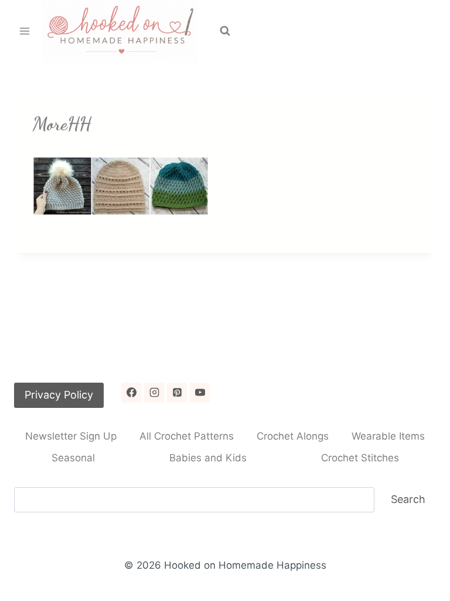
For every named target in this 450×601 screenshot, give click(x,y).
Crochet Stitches (360, 458)
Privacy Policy (59, 395)
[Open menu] (25, 31)
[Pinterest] (177, 393)
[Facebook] (131, 393)
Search (408, 499)
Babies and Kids (208, 458)
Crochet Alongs (293, 436)
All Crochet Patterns (186, 436)
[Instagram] (154, 393)
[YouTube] (200, 393)
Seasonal (73, 458)
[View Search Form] (225, 31)
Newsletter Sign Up (71, 436)
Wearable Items (388, 436)
